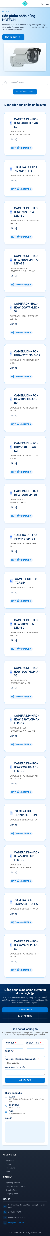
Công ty (9, 1051)
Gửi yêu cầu (25, 1080)
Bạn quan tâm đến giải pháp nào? (22, 1059)
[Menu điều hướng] (47, 3)
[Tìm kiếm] (42, 3)
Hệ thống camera (25, 92)
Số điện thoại (33, 1043)
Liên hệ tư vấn (25, 1010)
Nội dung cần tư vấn (15, 1068)
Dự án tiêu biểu (25, 1016)
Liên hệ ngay (11, 37)
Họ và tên (10, 1043)
